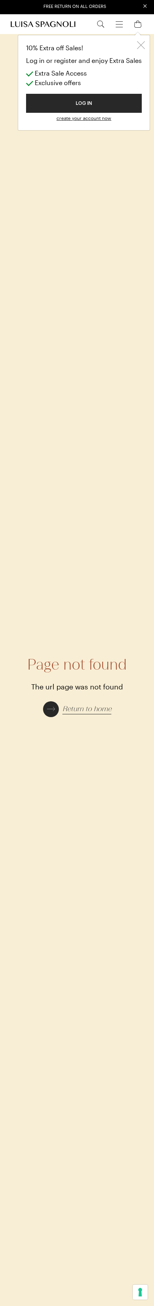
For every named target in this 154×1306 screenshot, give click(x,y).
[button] (77, 708)
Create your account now (83, 118)
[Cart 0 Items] (138, 23)
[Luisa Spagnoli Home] (43, 24)
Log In (84, 103)
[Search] (100, 23)
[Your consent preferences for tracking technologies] (140, 1292)
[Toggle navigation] (119, 23)
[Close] (141, 44)
